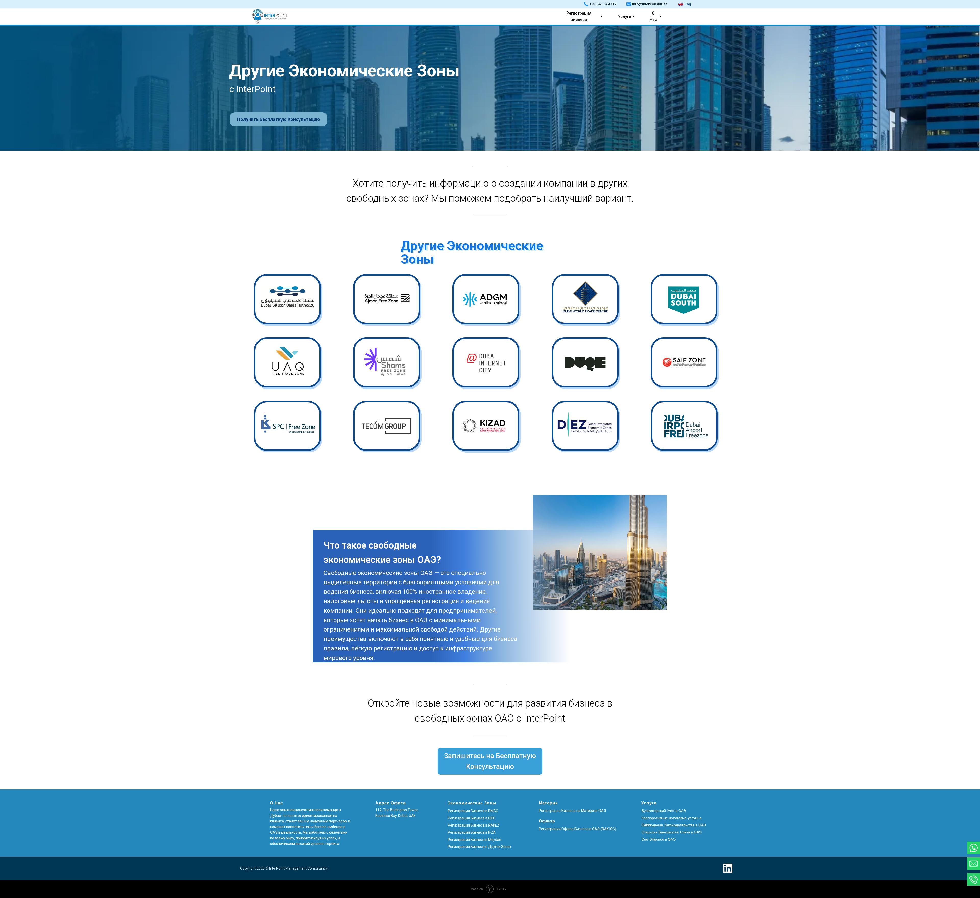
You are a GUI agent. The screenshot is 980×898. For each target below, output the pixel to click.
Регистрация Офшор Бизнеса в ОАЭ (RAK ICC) (577, 829)
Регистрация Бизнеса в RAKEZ (473, 825)
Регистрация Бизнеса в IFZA (472, 832)
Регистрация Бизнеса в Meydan (474, 840)
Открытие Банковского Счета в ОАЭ (672, 832)
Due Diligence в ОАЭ (659, 839)
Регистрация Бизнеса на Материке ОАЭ (572, 811)
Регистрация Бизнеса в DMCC (473, 811)
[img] (485, 299)
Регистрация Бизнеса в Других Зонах (479, 847)
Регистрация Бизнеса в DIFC (471, 818)
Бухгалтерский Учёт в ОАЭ (664, 811)
